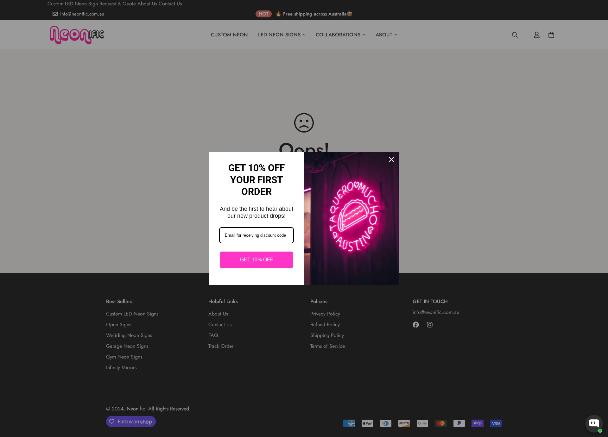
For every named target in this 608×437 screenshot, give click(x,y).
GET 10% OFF (256, 259)
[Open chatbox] (594, 424)
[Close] (391, 159)
